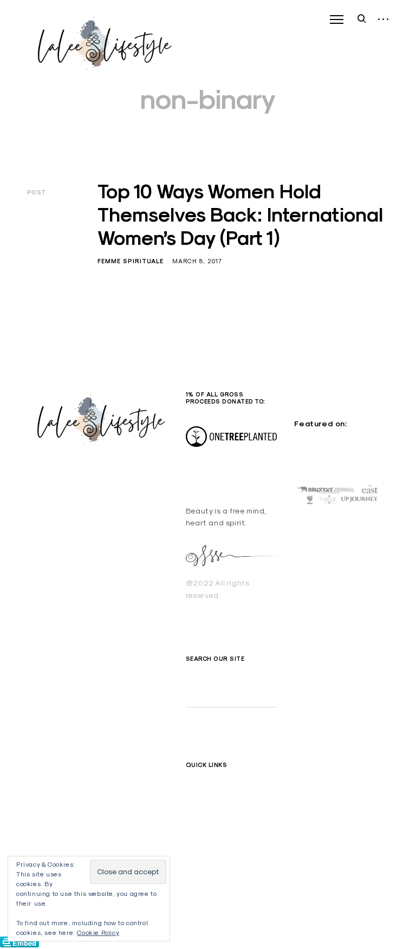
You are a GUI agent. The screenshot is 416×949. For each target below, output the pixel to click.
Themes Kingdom (87, 480)
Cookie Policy (98, 932)
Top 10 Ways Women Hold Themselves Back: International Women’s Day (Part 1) (240, 214)
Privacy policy (211, 835)
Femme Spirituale (131, 261)
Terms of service (216, 817)
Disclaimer (205, 798)
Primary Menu (336, 19)
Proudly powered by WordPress (76, 469)
